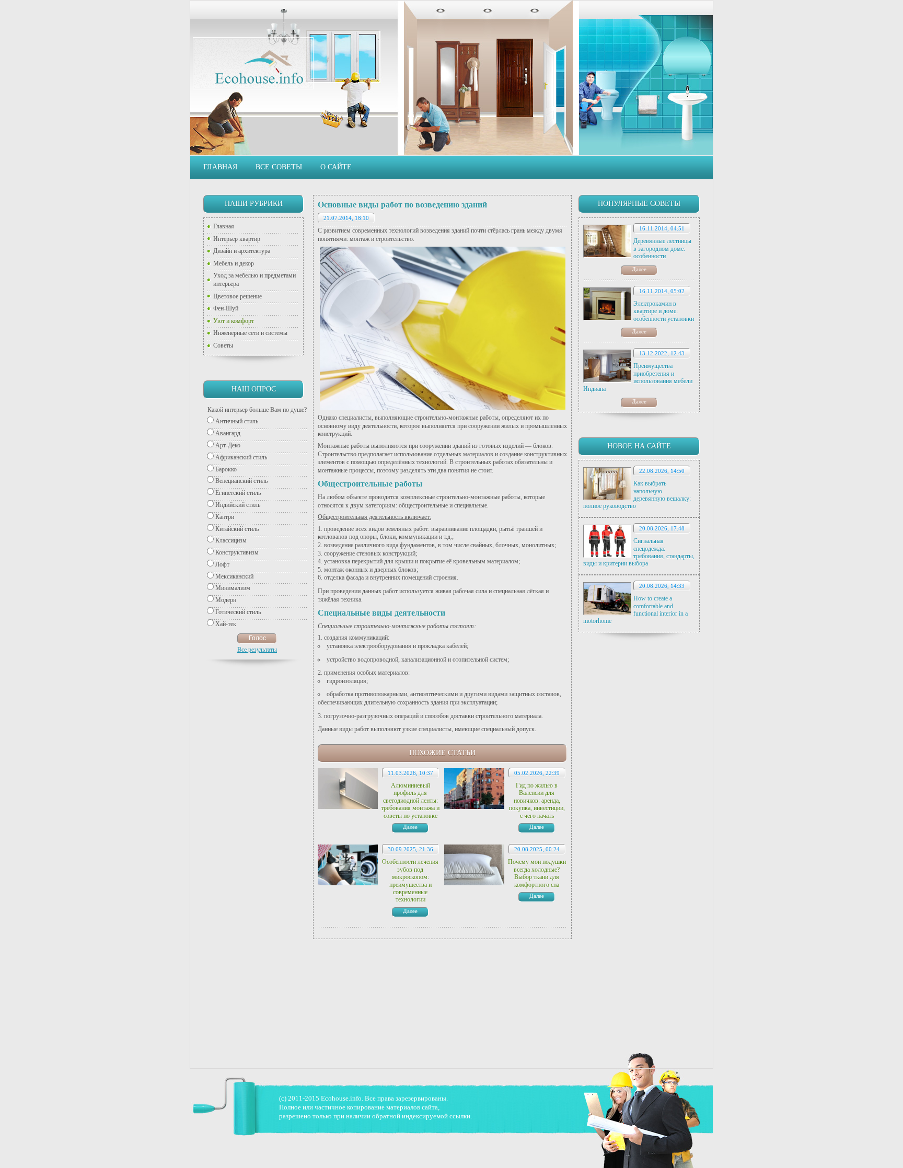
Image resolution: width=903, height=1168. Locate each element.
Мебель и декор (233, 263)
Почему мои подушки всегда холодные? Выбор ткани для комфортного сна (537, 873)
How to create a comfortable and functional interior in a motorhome (635, 610)
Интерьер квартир (236, 238)
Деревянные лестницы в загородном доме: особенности (662, 248)
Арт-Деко (227, 445)
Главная (220, 167)
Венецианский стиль (241, 480)
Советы (223, 345)
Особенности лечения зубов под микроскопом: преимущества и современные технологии (410, 880)
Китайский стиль (237, 529)
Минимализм (232, 588)
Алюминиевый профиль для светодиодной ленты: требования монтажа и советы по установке (410, 800)
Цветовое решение (237, 296)
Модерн (225, 600)
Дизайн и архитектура (241, 251)
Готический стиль (238, 612)
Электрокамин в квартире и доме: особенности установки (663, 311)
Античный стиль (236, 421)
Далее (639, 269)
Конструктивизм (237, 552)
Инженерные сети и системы (250, 333)
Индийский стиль (237, 504)
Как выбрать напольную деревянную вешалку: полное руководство (637, 495)
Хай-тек (225, 624)
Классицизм (231, 540)
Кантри (224, 517)
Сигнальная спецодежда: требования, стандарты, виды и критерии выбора (638, 552)
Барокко (226, 469)
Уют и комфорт (233, 321)
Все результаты (257, 649)
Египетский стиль (238, 492)
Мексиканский (234, 576)
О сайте (336, 167)
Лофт (222, 564)
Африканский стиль (241, 457)
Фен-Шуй (225, 308)
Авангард (227, 433)
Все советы (279, 167)
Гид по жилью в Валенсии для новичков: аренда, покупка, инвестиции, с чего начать (537, 800)
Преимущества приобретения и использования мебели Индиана (637, 377)
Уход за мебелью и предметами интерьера (254, 279)
